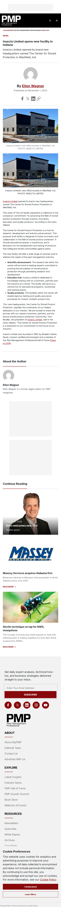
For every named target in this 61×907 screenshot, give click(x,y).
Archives (10, 840)
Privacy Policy (5, 906)
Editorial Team (13, 747)
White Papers (12, 834)
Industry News (13, 782)
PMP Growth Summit (17, 794)
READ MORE (8, 587)
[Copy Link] (38, 99)
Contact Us (11, 753)
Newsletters (11, 823)
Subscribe (30, 694)
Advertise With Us (15, 759)
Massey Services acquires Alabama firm (27, 573)
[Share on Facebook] (22, 99)
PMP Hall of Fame (15, 788)
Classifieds (11, 845)
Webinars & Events (15, 805)
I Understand (30, 886)
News (5, 36)
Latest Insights (13, 777)
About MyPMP (13, 742)
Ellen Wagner (33, 86)
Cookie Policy (48, 879)
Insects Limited (10, 201)
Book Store (11, 799)
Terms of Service (18, 906)
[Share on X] (28, 99)
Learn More (30, 894)
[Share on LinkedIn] (33, 99)
